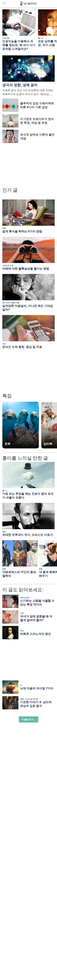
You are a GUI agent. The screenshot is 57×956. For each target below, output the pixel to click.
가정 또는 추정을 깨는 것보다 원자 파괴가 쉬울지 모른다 (27, 495)
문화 (4, 228)
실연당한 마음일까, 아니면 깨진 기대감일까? (27, 307)
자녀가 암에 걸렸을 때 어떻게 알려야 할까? (36, 618)
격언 (22, 631)
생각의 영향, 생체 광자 (20, 85)
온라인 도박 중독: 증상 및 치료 (22, 347)
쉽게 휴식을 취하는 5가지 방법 (22, 231)
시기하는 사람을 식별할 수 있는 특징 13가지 (37, 602)
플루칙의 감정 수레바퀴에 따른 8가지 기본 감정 (37, 105)
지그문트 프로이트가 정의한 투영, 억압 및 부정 (37, 120)
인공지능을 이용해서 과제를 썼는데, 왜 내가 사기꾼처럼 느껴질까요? (18, 45)
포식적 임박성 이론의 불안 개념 (37, 136)
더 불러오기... (28, 719)
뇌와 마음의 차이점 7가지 (36, 688)
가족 (22, 613)
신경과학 (5, 38)
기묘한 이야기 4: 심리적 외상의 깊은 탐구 (36, 704)
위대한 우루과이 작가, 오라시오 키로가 (27, 535)
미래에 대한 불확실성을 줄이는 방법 (25, 268)
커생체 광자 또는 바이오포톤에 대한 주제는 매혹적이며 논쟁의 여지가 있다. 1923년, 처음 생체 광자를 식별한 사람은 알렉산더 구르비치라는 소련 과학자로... (28, 92)
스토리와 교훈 (7, 265)
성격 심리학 (24, 597)
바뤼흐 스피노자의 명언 (35, 634)
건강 (4, 344)
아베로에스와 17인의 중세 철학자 (19, 574)
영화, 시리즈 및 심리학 (29, 699)
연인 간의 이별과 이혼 (10, 303)
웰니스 (5, 490)
